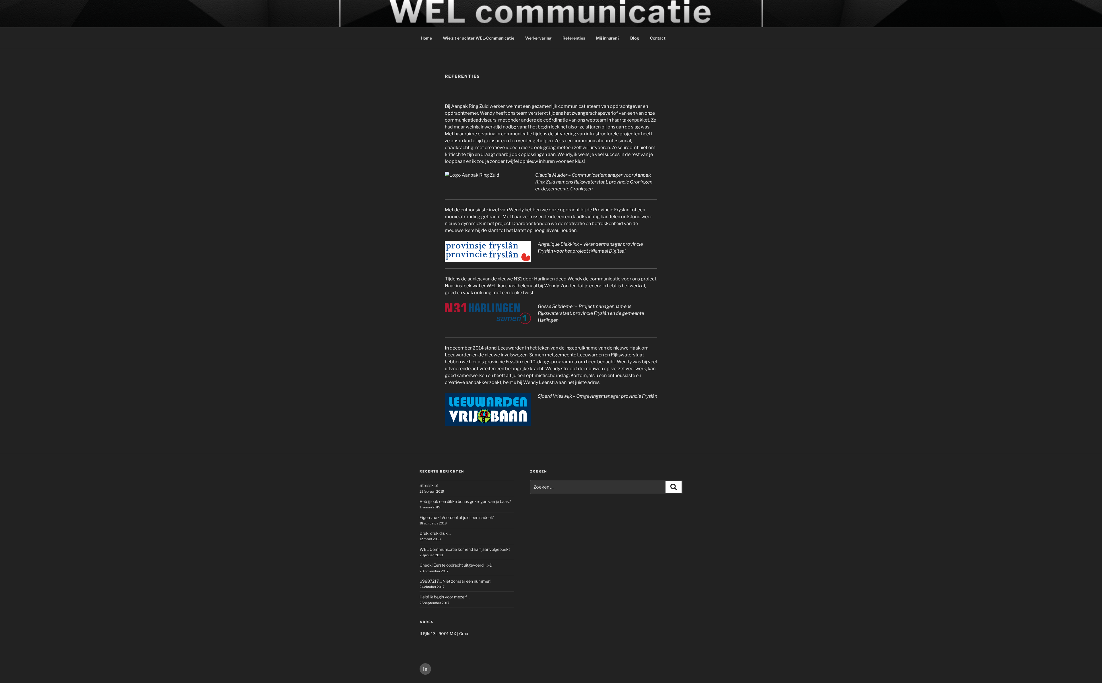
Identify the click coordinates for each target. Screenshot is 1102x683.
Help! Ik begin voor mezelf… (444, 596)
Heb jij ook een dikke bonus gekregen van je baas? (465, 501)
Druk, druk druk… (435, 533)
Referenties (573, 38)
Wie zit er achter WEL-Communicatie (478, 38)
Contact (658, 38)
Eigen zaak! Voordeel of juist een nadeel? (457, 517)
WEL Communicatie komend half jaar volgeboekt (465, 549)
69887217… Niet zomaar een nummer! (455, 581)
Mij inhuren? (607, 38)
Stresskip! (429, 485)
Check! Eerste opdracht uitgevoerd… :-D (456, 565)
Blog (634, 38)
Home (426, 38)
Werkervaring (538, 38)
